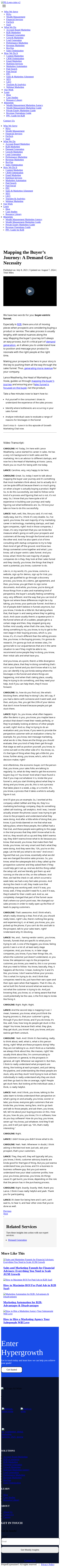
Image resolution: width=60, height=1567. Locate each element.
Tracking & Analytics (16, 84)
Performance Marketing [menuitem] (14, 1475)
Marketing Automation (16, 66)
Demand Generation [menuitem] (12, 1464)
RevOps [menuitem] (7, 1480)
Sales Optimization (15, 50)
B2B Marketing (13, 32)
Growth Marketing (14, 37)
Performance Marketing (17, 43)
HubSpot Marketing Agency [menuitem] (16, 1470)
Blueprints (9, 102)
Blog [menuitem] (5, 1495)
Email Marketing (14, 61)
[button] (30, 6)
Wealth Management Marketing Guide (24, 108)
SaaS (8, 24)
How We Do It (11, 53)
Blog (8, 95)
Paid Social (11, 71)
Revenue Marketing (15, 45)
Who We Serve (11, 11)
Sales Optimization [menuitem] (12, 1483)
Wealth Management (15, 17)
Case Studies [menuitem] (9, 1497)
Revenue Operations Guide (18, 113)
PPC (8, 74)
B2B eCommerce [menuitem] (11, 1459)
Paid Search (11, 69)
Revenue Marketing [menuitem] (12, 1477)
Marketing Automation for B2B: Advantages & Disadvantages (22, 1304)
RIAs (8, 14)
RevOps (10, 48)
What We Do (10, 27)
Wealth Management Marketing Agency (24, 105)
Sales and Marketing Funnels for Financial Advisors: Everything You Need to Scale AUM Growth (28, 1271)
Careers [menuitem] (6, 1517)
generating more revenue (38, 368)
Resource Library (14, 100)
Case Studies (12, 97)
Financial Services (14, 19)
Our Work (8, 89)
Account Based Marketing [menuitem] (15, 1457)
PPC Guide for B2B (15, 115)
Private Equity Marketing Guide (21, 110)
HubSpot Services (14, 63)
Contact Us (9, 120)
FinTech (10, 22)
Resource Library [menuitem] (11, 1500)
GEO (8, 82)
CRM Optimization (15, 58)
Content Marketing (15, 56)
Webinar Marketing (15, 87)
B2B (19, 324)
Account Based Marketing (18, 30)
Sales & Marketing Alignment (20, 76)
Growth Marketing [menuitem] (12, 1467)
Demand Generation (15, 35)
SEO (8, 79)
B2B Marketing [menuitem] (10, 1462)
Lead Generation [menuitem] (11, 1472)
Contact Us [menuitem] (8, 1514)
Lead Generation (14, 40)
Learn (6, 92)
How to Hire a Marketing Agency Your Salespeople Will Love (26, 1321)
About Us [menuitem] (7, 1512)
